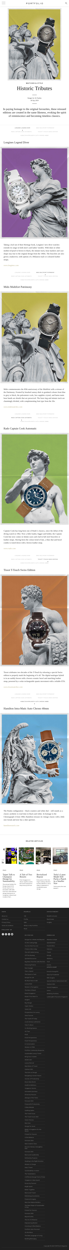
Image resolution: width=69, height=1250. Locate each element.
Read (25, 928)
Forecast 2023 (29, 1101)
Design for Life (29, 977)
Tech (48, 961)
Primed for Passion (31, 1134)
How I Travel (29, 1167)
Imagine (27, 999)
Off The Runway (30, 955)
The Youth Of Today (31, 1018)
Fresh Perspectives (31, 1037)
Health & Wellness (30, 1085)
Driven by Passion (30, 1094)
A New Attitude (29, 1107)
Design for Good (30, 1126)
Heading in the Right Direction (34, 1161)
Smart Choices (29, 1120)
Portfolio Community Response (34, 1050)
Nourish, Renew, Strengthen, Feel (34, 1147)
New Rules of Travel (31, 1066)
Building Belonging (30, 1239)
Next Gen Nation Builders (33, 1202)
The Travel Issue (30, 1113)
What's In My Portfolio (31, 925)
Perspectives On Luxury (32, 1012)
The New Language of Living (33, 1235)
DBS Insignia (51, 978)
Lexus (49, 990)
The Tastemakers (30, 1174)
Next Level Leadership (32, 1155)
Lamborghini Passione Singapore (57, 997)
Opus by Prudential (53, 974)
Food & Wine (51, 946)
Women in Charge (30, 1164)
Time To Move (29, 1025)
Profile (26, 919)
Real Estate (50, 919)
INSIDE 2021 (28, 1060)
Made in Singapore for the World (33, 1130)
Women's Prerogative (31, 987)
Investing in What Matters (33, 1226)
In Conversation (30, 1044)
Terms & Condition (7, 925)
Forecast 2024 (29, 1140)
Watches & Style (52, 939)
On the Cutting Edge (31, 942)
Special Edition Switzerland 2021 (57, 981)
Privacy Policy (6, 922)
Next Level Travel (30, 1193)
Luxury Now (28, 984)
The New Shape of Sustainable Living (34, 1206)
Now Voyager (29, 968)
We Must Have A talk (31, 980)
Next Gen (28, 1123)
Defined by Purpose (31, 1158)
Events (49, 965)
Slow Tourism (29, 1015)
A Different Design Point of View (35, 1177)
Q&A (25, 922)
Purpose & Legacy (30, 1199)
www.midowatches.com (13, 407)
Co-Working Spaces (31, 1028)
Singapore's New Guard (32, 1180)
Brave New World (30, 1082)
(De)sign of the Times (31, 1098)
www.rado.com (10, 548)
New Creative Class (31, 1143)
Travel (49, 952)
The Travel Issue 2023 (31, 1117)
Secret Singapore (52, 987)
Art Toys (27, 1031)
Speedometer (51, 942)
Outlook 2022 (29, 1069)
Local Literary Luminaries (33, 1022)
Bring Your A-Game (31, 1056)
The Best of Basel (30, 990)
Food (26, 1034)
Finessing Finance (30, 965)
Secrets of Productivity (32, 1079)
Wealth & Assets (52, 916)
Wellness (50, 958)
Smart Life (28, 1009)
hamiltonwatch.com (11, 825)
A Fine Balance (29, 1137)
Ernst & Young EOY (52, 971)
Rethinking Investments (32, 1196)
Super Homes (29, 1006)
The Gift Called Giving (31, 952)
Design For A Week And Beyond (34, 939)
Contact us (5, 919)
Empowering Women (31, 1223)
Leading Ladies (29, 1110)
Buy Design (28, 1003)
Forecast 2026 (29, 1213)
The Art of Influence (31, 1220)
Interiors (49, 949)
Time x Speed (29, 971)
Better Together (30, 1189)
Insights (49, 922)
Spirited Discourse (30, 958)
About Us (4, 916)
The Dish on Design (31, 1072)
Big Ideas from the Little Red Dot (35, 961)
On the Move (29, 1232)
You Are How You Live (31, 946)
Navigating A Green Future (33, 1075)
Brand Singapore (30, 993)
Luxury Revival (29, 1063)
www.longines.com (11, 265)
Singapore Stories (30, 1088)
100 (25, 916)
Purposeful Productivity (32, 1104)
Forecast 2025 (29, 1151)
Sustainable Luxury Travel (33, 1053)
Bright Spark (29, 1186)
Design (49, 955)
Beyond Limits (29, 1216)
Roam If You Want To (31, 996)
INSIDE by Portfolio (53, 993)
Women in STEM (30, 1047)
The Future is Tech (30, 974)
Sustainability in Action (32, 1170)
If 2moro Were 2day (31, 949)
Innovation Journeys (31, 1091)
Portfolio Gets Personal (32, 1229)
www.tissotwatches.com (13, 687)
